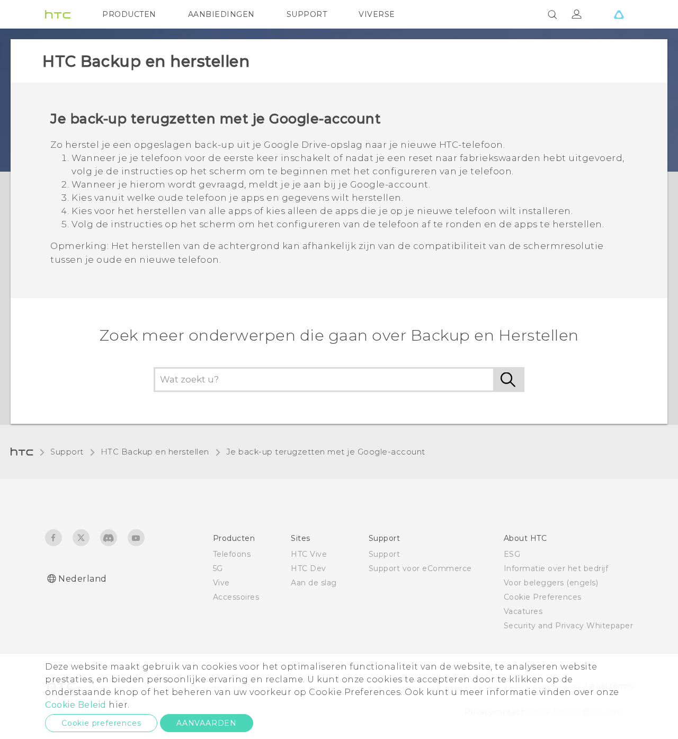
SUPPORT (307, 14)
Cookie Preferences (543, 597)
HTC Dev (308, 568)
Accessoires (236, 597)
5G (218, 568)
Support (67, 452)
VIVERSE (377, 14)
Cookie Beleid (75, 705)
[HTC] (57, 14)
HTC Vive (309, 554)
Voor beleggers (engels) (551, 582)
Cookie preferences (101, 723)
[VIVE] (619, 14)
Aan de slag (314, 582)
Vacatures (523, 611)
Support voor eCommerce (420, 568)
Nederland (82, 579)
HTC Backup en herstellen (155, 452)
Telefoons (232, 554)
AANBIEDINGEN (221, 14)
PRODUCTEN (129, 14)
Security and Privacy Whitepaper (569, 625)
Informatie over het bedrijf (556, 568)
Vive (221, 582)
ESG (512, 554)
